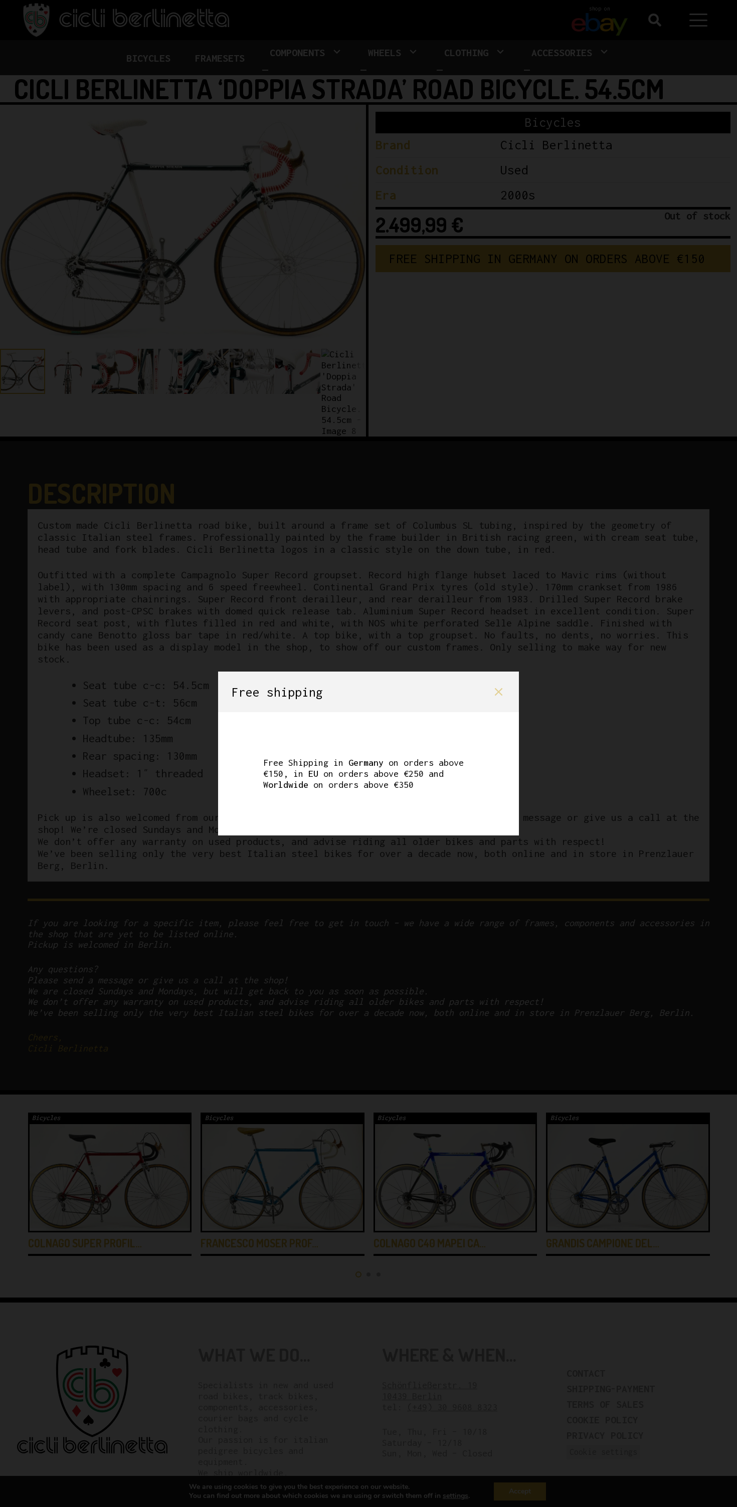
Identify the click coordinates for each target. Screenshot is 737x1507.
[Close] (498, 692)
